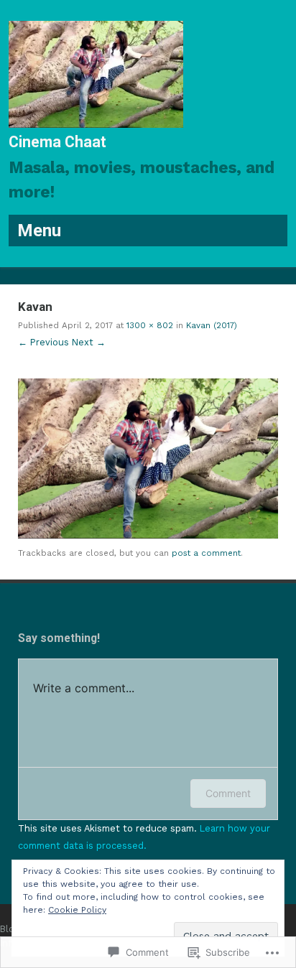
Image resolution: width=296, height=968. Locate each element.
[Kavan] (148, 535)
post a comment (206, 553)
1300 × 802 (149, 325)
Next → (89, 342)
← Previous (43, 342)
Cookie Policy (77, 910)
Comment (228, 793)
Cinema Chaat (57, 142)
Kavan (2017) (211, 325)
